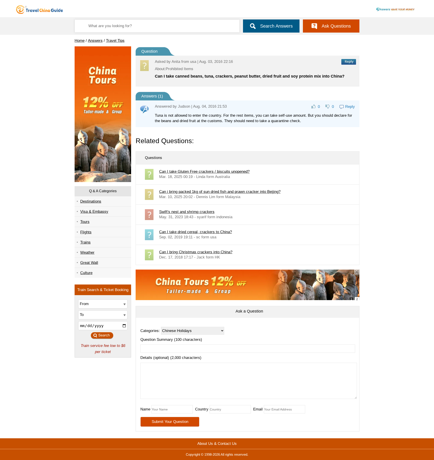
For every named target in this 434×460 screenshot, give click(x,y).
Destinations (90, 201)
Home (80, 40)
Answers (95, 40)
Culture (86, 273)
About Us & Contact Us (217, 443)
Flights (86, 232)
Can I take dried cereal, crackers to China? (195, 232)
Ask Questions (336, 26)
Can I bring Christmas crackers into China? (195, 252)
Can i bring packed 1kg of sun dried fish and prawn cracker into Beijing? (220, 192)
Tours (85, 222)
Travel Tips (115, 40)
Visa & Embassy (94, 211)
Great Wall (89, 263)
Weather (87, 252)
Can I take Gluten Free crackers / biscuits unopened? (204, 171)
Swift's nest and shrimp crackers (187, 212)
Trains (85, 242)
